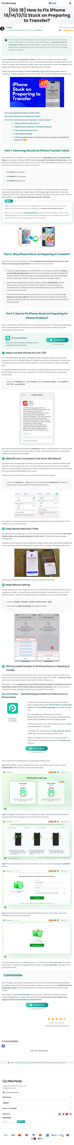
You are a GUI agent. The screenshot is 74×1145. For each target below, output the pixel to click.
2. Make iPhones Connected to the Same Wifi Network (33, 127)
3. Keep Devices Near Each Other (25, 130)
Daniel (9, 27)
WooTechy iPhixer (30, 213)
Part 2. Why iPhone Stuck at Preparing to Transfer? (23, 116)
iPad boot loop (65, 740)
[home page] (8, 4)
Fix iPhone (39, 30)
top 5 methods (33, 71)
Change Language (11, 1092)
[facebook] (59, 1114)
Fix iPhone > (19, 1063)
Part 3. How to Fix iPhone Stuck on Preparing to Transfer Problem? (28, 120)
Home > (12, 1063)
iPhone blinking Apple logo (46, 707)
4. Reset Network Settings (23, 134)
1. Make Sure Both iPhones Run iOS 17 (26, 123)
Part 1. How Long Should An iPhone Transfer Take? (22, 113)
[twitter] (63, 1114)
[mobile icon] (70, 3)
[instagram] (70, 1114)
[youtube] (67, 1114)
